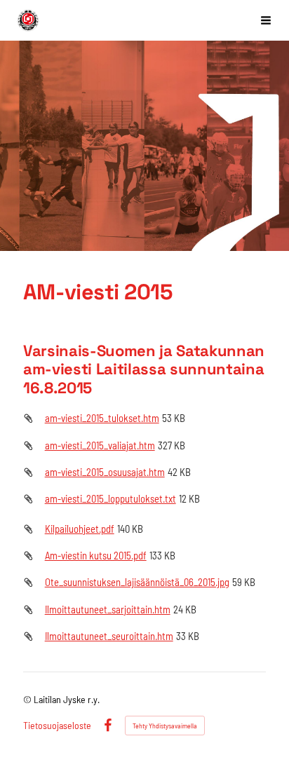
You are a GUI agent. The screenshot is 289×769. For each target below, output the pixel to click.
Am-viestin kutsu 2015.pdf (96, 555)
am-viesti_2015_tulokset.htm (102, 417)
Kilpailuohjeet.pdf (79, 528)
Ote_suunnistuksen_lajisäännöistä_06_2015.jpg (137, 582)
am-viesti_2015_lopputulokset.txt (110, 498)
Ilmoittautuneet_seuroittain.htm (109, 636)
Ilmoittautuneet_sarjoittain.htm (107, 609)
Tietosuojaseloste (57, 725)
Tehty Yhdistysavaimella (165, 725)
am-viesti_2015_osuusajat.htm (105, 471)
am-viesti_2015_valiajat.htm (100, 445)
